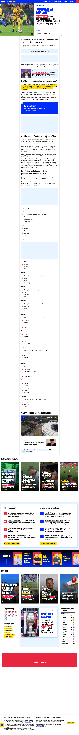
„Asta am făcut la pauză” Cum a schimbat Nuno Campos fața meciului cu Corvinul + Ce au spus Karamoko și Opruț (21, 530)
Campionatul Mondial (40, 5)
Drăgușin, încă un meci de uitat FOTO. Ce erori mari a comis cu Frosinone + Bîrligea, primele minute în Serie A (30, 476)
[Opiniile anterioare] (3, 561)
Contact (54, 650)
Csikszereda (65, 643)
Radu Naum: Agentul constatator (42, 558)
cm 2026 (49, 449)
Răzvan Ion (39, 30)
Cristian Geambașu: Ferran (62, 558)
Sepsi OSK (65, 629)
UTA (64, 641)
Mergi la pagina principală (49, 543)
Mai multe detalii (28, 722)
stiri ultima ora (8, 626)
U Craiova (65, 624)
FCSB (64, 620)
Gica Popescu (41, 449)
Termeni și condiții (26, 650)
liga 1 (7, 636)
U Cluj (64, 636)
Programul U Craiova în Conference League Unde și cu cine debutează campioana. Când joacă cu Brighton (10, 476)
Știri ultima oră (10, 508)
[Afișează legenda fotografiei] (32, 34)
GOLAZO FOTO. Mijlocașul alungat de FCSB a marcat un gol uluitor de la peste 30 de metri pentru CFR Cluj (69, 476)
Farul (64, 633)
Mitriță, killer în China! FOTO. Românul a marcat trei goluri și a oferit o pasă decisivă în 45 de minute (49, 589)
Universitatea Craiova (10, 634)
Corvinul (64, 626)
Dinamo (64, 617)
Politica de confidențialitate (37, 650)
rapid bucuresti (9, 628)
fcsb (11, 636)
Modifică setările (47, 650)
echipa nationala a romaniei (29, 449)
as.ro (37, 167)
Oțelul (64, 627)
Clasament (63, 613)
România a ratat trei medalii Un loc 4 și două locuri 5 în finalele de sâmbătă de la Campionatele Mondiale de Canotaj (57, 537)
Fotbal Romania (46, 1)
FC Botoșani (65, 638)
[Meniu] (77, 1)
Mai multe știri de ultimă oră (12, 543)
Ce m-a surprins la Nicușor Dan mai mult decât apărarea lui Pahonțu (39, 442)
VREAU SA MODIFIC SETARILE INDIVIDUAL (70, 726)
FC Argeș (65, 631)
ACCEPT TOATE (70, 722)
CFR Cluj (7, 632)
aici (17, 728)
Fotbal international (56, 1)
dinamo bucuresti (9, 630)
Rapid (64, 622)
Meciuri (67, 613)
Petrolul (64, 619)
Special (71, 1)
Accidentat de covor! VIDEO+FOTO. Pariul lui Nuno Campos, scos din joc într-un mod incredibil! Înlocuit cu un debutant (21, 522)
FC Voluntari (65, 640)
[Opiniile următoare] (9, 561)
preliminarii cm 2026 (27, 451)
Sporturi (65, 1)
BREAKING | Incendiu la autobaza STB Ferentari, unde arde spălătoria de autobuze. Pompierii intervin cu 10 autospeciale (69, 589)
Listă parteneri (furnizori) (41, 726)
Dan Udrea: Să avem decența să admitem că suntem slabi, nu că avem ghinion (23, 558)
